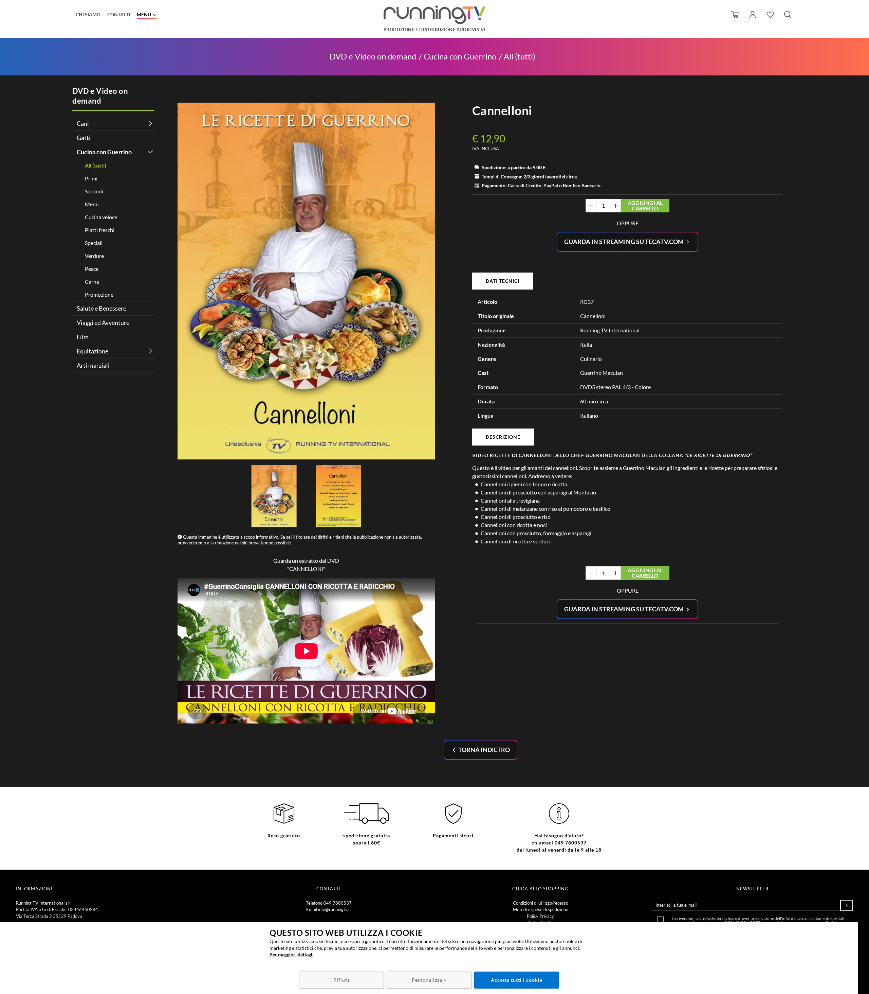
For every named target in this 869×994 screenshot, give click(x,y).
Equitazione (92, 351)
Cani (83, 123)
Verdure (94, 255)
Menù (92, 204)
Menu (144, 14)
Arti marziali (93, 365)
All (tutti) (519, 56)
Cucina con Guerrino (460, 56)
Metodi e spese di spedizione (540, 909)
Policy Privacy (540, 916)
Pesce (91, 268)
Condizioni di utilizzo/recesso (540, 903)
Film (83, 337)
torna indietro (483, 749)
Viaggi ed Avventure (103, 322)
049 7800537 (337, 903)
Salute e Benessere (101, 308)
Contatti (118, 14)
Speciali (94, 243)
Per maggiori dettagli (292, 954)
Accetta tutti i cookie (516, 980)
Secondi (94, 191)
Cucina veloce (101, 217)
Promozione (99, 294)
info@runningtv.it (334, 909)
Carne (92, 281)
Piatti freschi (99, 230)
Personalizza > (429, 980)
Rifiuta (341, 980)
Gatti (84, 137)
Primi (91, 178)
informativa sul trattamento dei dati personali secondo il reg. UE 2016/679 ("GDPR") (761, 920)
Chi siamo (88, 14)
